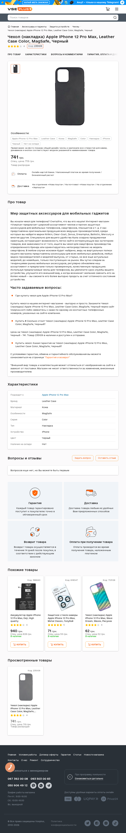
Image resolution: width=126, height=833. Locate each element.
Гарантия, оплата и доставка (106, 54)
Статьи (77, 754)
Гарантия (34, 503)
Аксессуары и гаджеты (34, 26)
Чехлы (75, 26)
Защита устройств (59, 26)
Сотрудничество (50, 760)
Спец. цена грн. (22, 161)
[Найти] (115, 17)
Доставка (23, 186)
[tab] (15, 68)
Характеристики (35, 54)
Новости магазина (94, 754)
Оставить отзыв (107, 458)
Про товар (14, 54)
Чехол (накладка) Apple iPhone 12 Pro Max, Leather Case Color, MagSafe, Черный (25, 708)
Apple (45, 395)
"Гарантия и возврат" (57, 357)
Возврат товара (35, 541)
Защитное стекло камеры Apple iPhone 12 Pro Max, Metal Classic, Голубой (63, 618)
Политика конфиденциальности (63, 823)
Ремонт (34, 760)
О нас (24, 760)
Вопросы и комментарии (67, 54)
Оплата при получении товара (91, 541)
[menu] (115, 9)
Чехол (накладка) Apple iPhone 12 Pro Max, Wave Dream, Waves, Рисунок (98, 618)
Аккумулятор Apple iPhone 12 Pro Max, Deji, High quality (25, 618)
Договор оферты (48, 754)
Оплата (21, 173)
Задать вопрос (83, 458)
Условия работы (28, 754)
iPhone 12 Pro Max (59, 395)
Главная (15, 26)
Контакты (13, 760)
